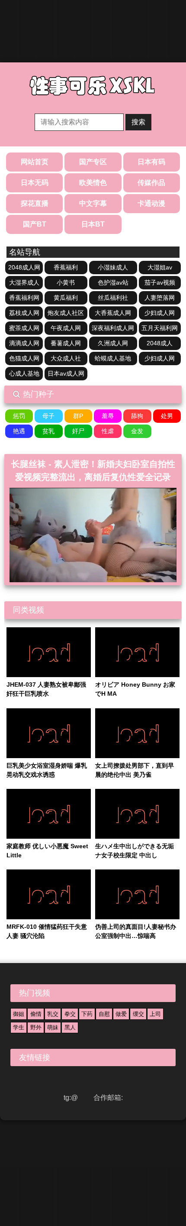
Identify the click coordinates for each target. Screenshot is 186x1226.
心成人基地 (24, 373)
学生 (18, 1027)
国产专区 (93, 161)
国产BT (34, 224)
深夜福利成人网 (113, 327)
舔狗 (137, 415)
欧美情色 (93, 182)
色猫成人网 (24, 358)
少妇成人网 (159, 312)
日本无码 (34, 182)
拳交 (70, 1014)
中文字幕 (93, 203)
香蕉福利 (66, 267)
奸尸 (78, 431)
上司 (155, 1014)
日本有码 (151, 161)
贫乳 (48, 431)
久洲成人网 (113, 343)
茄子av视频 (159, 282)
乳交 (52, 1014)
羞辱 (108, 415)
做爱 (121, 1014)
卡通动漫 (151, 203)
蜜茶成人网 (24, 327)
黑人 (70, 1027)
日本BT (93, 224)
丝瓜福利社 (113, 297)
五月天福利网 (159, 327)
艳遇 (19, 431)
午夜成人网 (66, 327)
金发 (137, 431)
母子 (48, 415)
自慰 (104, 1014)
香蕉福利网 (24, 297)
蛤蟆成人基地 (113, 358)
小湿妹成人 (113, 267)
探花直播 (34, 203)
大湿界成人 (24, 282)
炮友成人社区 (66, 312)
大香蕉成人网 (113, 312)
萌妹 (52, 1027)
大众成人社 (66, 358)
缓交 (138, 1014)
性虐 (108, 431)
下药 (87, 1014)
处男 (167, 415)
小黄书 (66, 282)
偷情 (36, 1014)
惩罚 (19, 415)
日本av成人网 (66, 373)
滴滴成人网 (24, 343)
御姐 (18, 1014)
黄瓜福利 (66, 297)
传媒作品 (151, 182)
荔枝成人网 (24, 312)
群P (78, 415)
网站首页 (34, 161)
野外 (36, 1027)
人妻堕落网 (159, 297)
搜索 (138, 122)
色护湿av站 (113, 282)
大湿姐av (160, 267)
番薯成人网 (66, 343)
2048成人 (160, 343)
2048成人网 (24, 267)
